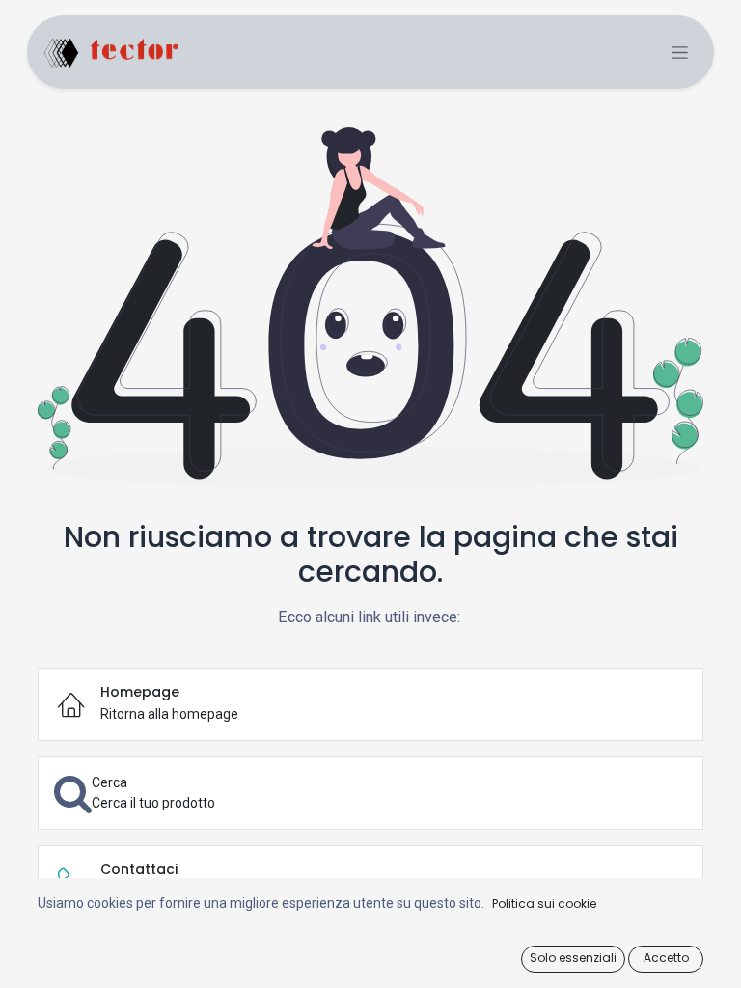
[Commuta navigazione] (680, 52)
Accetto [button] (666, 957)
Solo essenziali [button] (573, 957)
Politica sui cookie (544, 903)
